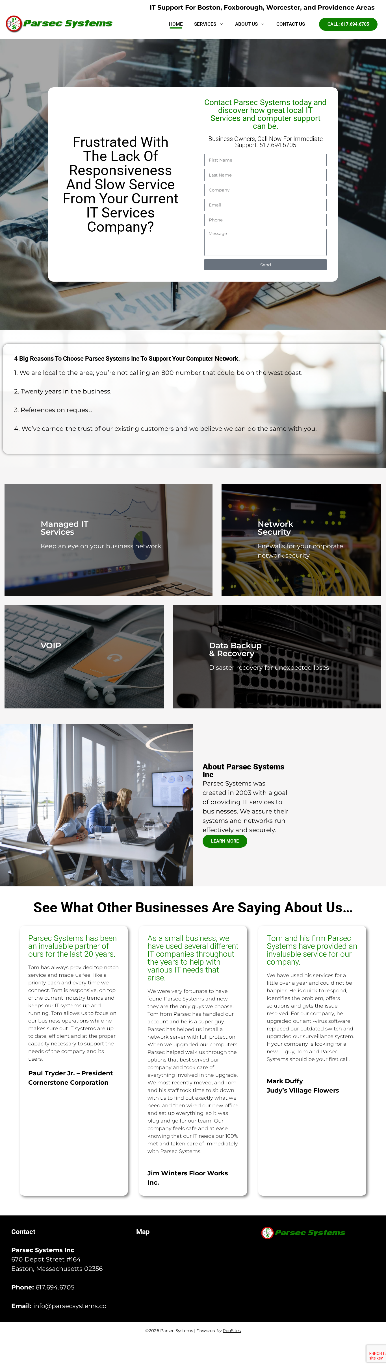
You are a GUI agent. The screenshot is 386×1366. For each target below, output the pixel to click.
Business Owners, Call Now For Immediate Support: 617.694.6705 (265, 142)
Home (176, 24)
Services (205, 24)
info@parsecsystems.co (70, 1306)
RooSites (232, 1330)
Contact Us (290, 24)
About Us (246, 24)
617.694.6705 (55, 1287)
